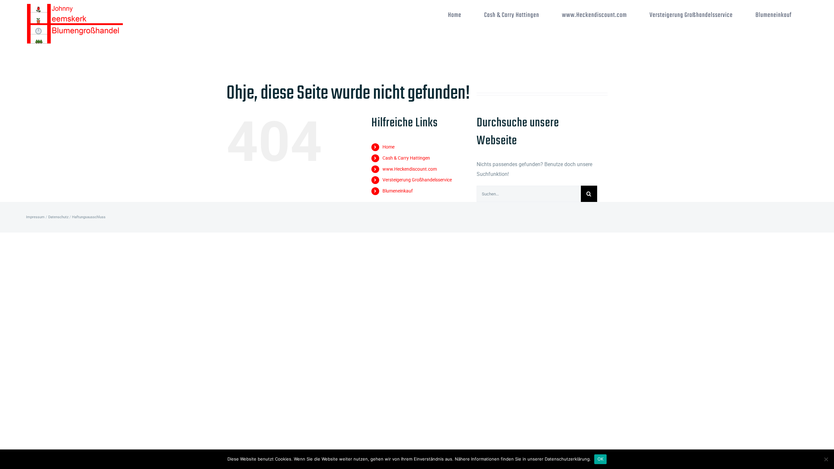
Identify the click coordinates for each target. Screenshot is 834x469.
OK (600, 459)
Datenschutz (58, 217)
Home (388, 146)
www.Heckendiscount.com (409, 169)
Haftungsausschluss (89, 217)
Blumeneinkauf (397, 190)
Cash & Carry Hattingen (406, 158)
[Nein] (826, 459)
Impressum (35, 217)
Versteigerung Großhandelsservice (417, 179)
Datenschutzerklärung (567, 459)
